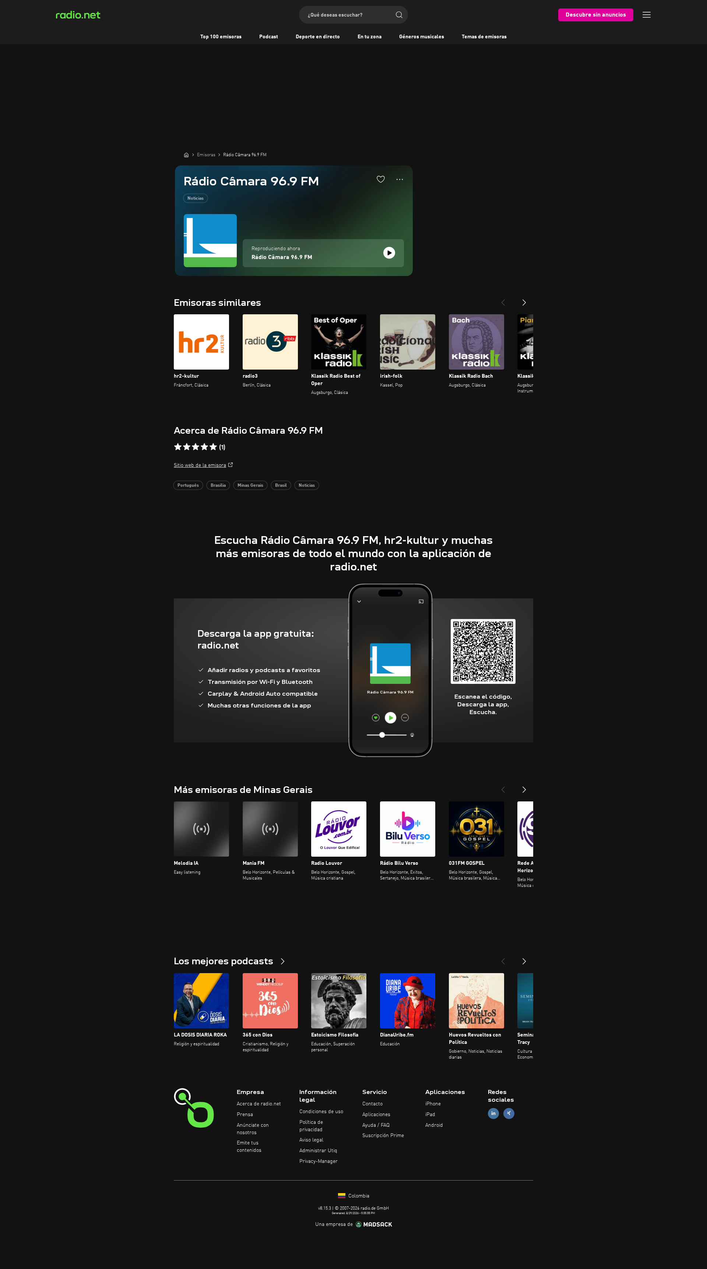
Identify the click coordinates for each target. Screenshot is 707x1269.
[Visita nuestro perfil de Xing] (509, 1113)
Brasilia (218, 485)
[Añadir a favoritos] (381, 179)
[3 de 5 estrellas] (195, 447)
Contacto (372, 1104)
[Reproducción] (389, 253)
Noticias (195, 198)
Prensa (245, 1114)
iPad (430, 1114)
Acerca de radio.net (259, 1104)
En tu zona (369, 36)
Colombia (358, 1196)
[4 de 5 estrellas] (204, 447)
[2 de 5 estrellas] (186, 447)
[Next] (524, 299)
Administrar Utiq (318, 1150)
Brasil (281, 485)
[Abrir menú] (646, 14)
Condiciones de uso (321, 1111)
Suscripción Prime (383, 1135)
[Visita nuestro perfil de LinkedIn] (493, 1113)
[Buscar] (399, 14)
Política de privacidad (311, 1126)
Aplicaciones (376, 1114)
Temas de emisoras (484, 36)
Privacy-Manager (318, 1161)
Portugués (188, 485)
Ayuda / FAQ (376, 1125)
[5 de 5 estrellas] (213, 447)
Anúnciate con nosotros (253, 1129)
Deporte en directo (318, 36)
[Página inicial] (186, 155)
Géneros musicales (421, 36)
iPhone (433, 1104)
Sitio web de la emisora (200, 465)
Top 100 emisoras (221, 36)
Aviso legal (311, 1140)
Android (434, 1125)
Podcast (268, 36)
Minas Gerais (250, 485)
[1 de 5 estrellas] (177, 447)
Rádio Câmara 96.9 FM (282, 258)
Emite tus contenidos (249, 1146)
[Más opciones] (399, 179)
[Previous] (503, 299)
